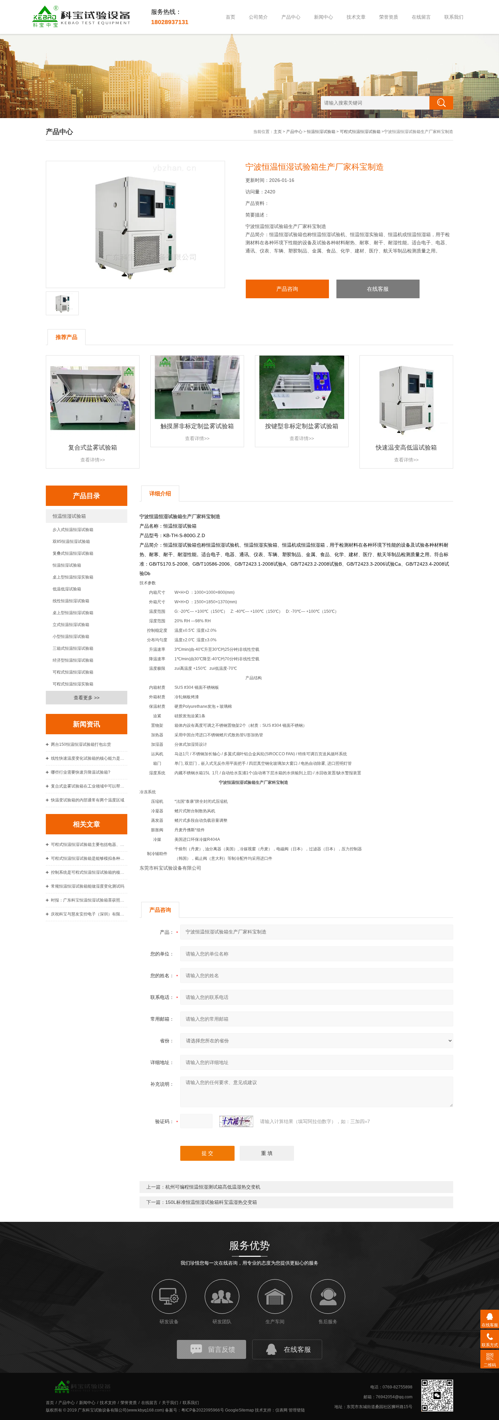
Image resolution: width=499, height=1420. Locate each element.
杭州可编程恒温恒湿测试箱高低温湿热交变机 (212, 1187)
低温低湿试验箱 (67, 589)
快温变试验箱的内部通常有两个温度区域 (87, 800)
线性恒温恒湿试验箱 (71, 601)
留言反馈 (221, 1349)
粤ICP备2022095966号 (202, 1410)
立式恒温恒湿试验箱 (71, 624)
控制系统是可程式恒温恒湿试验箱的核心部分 (89, 872)
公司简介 (258, 17)
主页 (278, 131)
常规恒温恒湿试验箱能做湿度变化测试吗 (87, 886)
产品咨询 (287, 289)
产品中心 (290, 17)
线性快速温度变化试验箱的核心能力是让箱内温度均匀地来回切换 (89, 758)
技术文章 (356, 17)
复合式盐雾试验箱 (92, 447)
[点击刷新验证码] (236, 1121)
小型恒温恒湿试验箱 (71, 636)
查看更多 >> (86, 697)
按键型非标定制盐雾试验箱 (301, 426)
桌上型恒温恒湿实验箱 (73, 577)
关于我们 (170, 1402)
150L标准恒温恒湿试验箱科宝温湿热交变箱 (211, 1202)
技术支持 (108, 1402)
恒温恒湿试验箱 (321, 131)
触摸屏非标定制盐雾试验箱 (197, 426)
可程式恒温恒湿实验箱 (73, 684)
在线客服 (378, 289)
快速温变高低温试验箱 (406, 447)
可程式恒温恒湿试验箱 (360, 131)
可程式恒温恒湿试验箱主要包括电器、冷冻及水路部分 (89, 844)
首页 (230, 17)
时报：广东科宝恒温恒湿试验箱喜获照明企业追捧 (89, 900)
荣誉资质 (388, 17)
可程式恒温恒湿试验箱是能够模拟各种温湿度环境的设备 (89, 858)
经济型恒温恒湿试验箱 (73, 660)
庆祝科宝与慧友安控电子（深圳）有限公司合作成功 (89, 914)
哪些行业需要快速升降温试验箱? (80, 772)
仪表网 (281, 1410)
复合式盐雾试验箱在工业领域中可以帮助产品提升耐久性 (89, 786)
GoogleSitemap (239, 1410)
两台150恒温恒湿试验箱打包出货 (81, 744)
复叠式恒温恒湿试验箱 (73, 553)
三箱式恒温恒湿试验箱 (73, 648)
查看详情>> (92, 459)
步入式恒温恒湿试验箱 (73, 529)
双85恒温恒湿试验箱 (71, 541)
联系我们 (453, 17)
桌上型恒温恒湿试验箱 (73, 612)
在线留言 (421, 17)
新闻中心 (323, 17)
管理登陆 (297, 1410)
